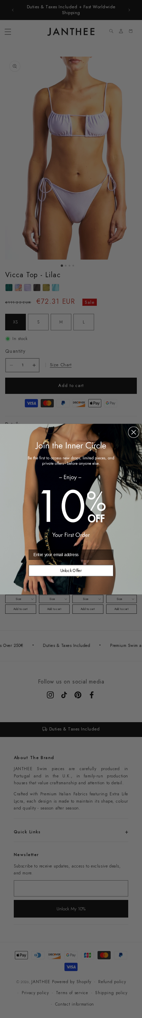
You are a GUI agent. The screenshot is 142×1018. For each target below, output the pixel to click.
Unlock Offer (71, 570)
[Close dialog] (134, 432)
